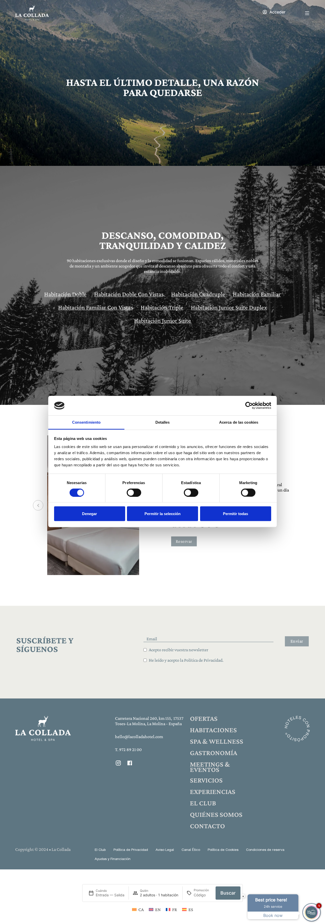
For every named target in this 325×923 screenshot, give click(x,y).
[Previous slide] (38, 505)
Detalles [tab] (162, 422)
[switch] (134, 492)
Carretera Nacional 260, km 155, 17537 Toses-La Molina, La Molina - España (149, 721)
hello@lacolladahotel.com (139, 736)
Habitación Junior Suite (162, 320)
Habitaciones (213, 730)
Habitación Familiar (257, 294)
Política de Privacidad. (203, 660)
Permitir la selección (162, 514)
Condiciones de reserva (265, 850)
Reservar (184, 541)
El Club (203, 803)
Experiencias (212, 791)
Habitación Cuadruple (198, 294)
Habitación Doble (65, 294)
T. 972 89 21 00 (128, 749)
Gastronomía (213, 752)
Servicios (206, 780)
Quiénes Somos (216, 814)
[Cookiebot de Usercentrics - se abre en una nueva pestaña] (249, 405)
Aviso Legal (165, 850)
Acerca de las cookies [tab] (238, 422)
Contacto (207, 826)
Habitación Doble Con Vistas (129, 294)
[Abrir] (307, 13)
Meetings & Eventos (210, 766)
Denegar (89, 514)
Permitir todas (235, 514)
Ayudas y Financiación (113, 859)
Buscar (228, 893)
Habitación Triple (162, 307)
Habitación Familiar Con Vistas (95, 307)
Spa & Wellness (216, 741)
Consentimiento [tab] (86, 422)
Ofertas (204, 718)
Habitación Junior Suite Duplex (229, 307)
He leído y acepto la (186, 660)
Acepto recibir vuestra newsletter (178, 649)
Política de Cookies (223, 850)
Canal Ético (191, 850)
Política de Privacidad (130, 850)
